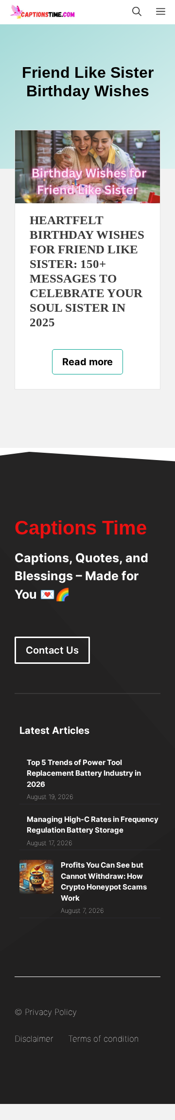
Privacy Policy (51, 1012)
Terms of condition (103, 1039)
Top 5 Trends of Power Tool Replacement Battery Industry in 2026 (84, 773)
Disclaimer (34, 1039)
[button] (137, 12)
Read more (87, 362)
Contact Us (52, 650)
